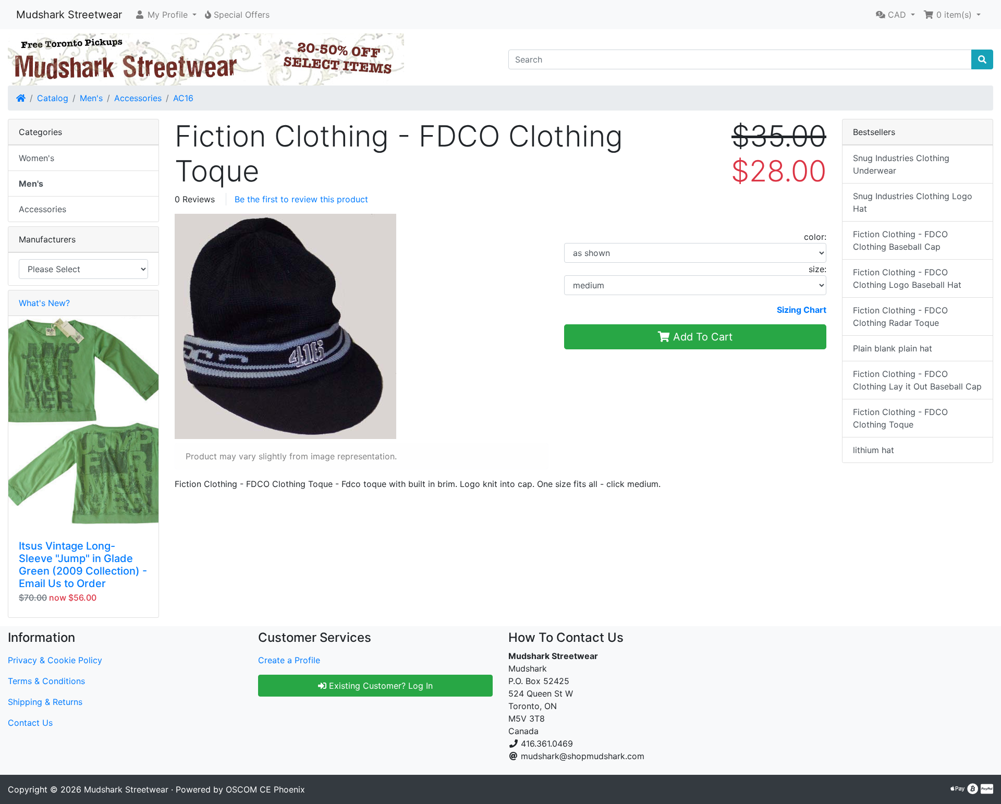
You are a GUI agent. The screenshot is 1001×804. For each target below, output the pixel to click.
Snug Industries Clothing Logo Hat (912, 202)
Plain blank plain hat (892, 348)
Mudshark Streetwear (69, 14)
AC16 (183, 98)
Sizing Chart (801, 309)
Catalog (52, 98)
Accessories (138, 98)
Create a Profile (289, 660)
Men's (91, 98)
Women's (36, 158)
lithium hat (873, 450)
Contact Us (30, 722)
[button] (165, 14)
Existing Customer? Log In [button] (379, 685)
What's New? (44, 303)
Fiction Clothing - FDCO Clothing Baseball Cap (900, 240)
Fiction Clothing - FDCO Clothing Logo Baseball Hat (907, 278)
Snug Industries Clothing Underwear (901, 164)
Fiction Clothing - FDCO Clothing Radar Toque (900, 316)
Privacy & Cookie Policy (55, 660)
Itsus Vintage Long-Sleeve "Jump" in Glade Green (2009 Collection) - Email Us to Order (83, 565)
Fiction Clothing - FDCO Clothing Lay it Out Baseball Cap (917, 380)
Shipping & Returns (45, 702)
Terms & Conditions (46, 681)
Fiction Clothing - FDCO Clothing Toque (900, 418)
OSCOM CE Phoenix (265, 789)
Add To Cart (701, 337)
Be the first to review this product (301, 199)
